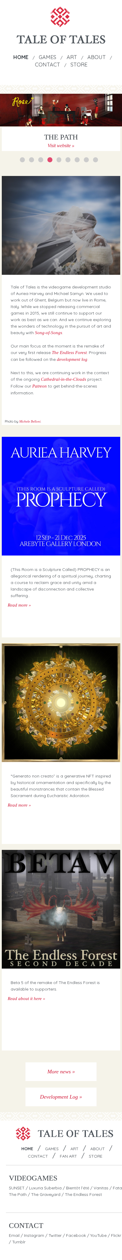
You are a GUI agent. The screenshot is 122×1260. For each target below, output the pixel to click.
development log (72, 359)
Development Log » (61, 1097)
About (96, 57)
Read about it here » (26, 998)
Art (72, 57)
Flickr (116, 1235)
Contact (47, 64)
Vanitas (101, 1188)
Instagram (34, 1235)
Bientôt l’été (77, 1188)
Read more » (19, 605)
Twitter (55, 1235)
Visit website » (61, 145)
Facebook (76, 1235)
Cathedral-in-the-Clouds (63, 379)
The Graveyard (45, 1194)
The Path (18, 1194)
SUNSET (17, 1188)
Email (14, 1235)
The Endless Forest (69, 352)
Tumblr (18, 1242)
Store (78, 64)
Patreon (39, 386)
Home (20, 57)
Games (47, 57)
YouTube (98, 1235)
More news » (61, 1072)
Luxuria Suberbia (45, 1188)
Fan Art (68, 1156)
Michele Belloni (30, 421)
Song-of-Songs (48, 332)
